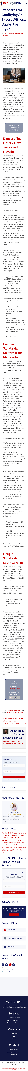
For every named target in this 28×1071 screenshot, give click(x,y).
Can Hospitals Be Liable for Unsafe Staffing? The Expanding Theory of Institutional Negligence (14, 835)
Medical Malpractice (15, 710)
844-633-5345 (14, 1049)
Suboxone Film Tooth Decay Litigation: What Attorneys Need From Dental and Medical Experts (13, 842)
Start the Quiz (14, 915)
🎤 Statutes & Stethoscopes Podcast (10, 968)
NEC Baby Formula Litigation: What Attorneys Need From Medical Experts (14, 850)
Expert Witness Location (14, 1017)
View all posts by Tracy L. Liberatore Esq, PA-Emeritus (13, 743)
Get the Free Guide (14, 892)
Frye (3, 715)
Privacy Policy (19, 1068)
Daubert (9, 712)
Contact (14, 1038)
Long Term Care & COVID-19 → (15, 723)
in (3, 965)
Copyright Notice (12, 1068)
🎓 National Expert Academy (8, 970)
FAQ (14, 1036)
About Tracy (14, 1033)
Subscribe (14, 777)
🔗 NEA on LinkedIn (6, 972)
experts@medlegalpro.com (14, 1052)
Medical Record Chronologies (14, 1020)
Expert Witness (18, 712)
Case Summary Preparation (14, 1022)
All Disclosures (5, 1068)
